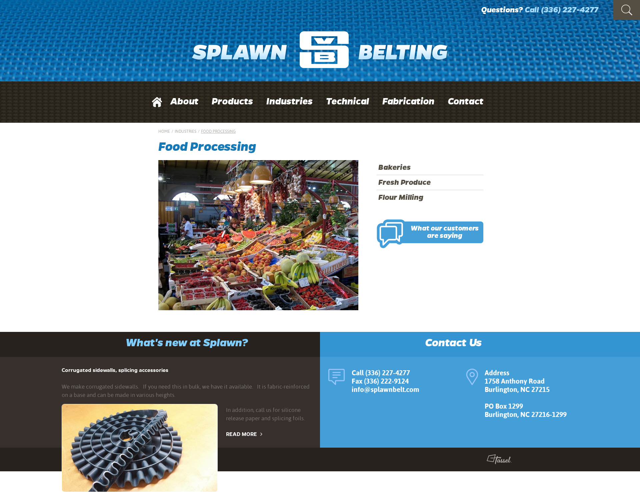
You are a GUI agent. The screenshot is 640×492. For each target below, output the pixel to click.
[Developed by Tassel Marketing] (499, 460)
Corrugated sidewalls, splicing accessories (115, 370)
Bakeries (394, 167)
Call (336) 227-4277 (381, 373)
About (184, 101)
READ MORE (241, 434)
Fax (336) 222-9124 (380, 381)
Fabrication (408, 101)
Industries (289, 101)
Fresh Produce (404, 182)
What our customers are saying (445, 232)
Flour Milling (400, 197)
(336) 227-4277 (569, 10)
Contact (465, 101)
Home (164, 131)
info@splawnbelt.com (385, 389)
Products (232, 101)
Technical (347, 101)
